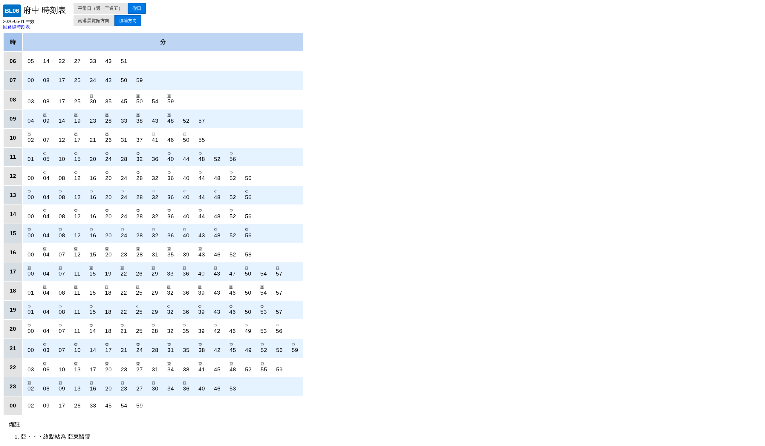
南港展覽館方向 (93, 20)
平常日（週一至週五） (100, 8)
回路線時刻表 (16, 26)
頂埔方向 (128, 20)
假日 (136, 8)
